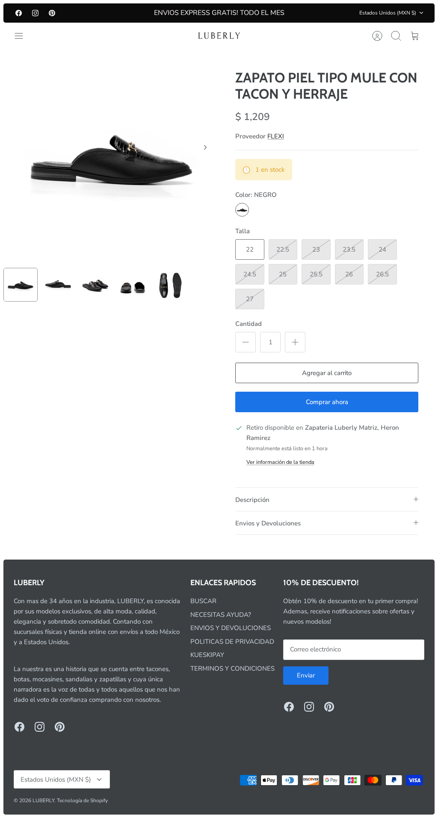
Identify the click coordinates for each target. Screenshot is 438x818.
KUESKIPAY (207, 655)
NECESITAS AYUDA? (220, 614)
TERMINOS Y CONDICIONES (232, 668)
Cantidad (248, 324)
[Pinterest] (52, 13)
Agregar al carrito (327, 373)
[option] (111, 156)
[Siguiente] (205, 147)
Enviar (306, 675)
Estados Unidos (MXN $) (387, 12)
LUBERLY (43, 800)
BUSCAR (203, 601)
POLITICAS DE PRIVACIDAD (232, 641)
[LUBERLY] (219, 35)
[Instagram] (35, 13)
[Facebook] (18, 13)
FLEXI (275, 136)
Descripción (252, 499)
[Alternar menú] (23, 36)
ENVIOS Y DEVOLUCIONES (230, 628)
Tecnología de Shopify (82, 800)
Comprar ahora (327, 402)
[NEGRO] (242, 210)
